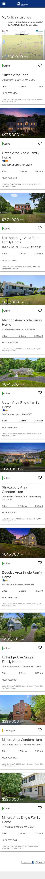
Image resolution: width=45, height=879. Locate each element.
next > (41, 862)
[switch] (40, 65)
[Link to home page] (22, 4)
